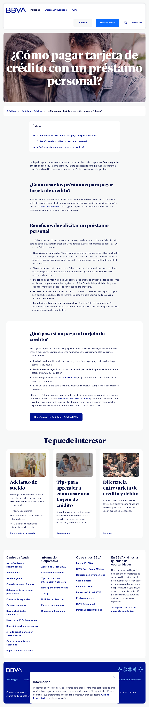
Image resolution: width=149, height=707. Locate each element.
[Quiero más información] (28, 465)
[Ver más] (121, 465)
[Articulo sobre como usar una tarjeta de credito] (74, 465)
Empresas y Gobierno (56, 10)
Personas (35, 10)
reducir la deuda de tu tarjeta (74, 398)
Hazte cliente (107, 22)
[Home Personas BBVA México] (16, 10)
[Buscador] (126, 23)
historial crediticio (67, 377)
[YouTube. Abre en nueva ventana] (141, 669)
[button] (82, 23)
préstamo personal (50, 206)
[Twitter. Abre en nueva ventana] (125, 669)
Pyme (74, 10)
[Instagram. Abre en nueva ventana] (130, 669)
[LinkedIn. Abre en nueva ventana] (135, 669)
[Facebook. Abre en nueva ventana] (120, 669)
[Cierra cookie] (114, 677)
